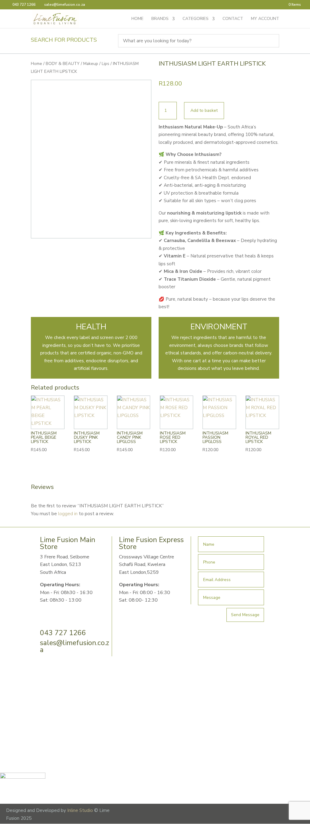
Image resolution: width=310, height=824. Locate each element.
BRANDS (160, 19)
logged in (68, 514)
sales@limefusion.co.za (74, 646)
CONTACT (233, 19)
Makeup (90, 63)
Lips (105, 63)
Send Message (245, 615)
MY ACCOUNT (265, 19)
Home (36, 63)
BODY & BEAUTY (63, 63)
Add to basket (204, 110)
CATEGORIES (196, 19)
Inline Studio (80, 810)
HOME (137, 19)
